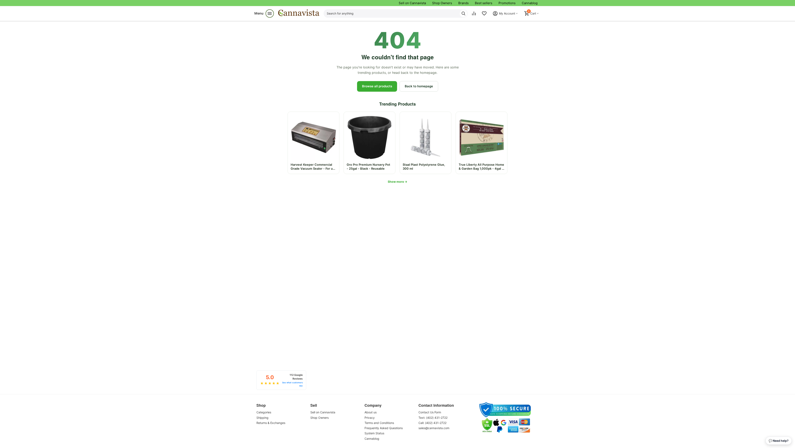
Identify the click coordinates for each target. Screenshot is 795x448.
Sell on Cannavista (412, 3)
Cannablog (530, 3)
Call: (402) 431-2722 (432, 423)
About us (371, 412)
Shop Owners (442, 3)
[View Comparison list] (474, 13)
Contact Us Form (429, 412)
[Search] (463, 13)
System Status (374, 433)
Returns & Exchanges (270, 423)
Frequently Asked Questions (384, 428)
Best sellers (483, 3)
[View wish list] (484, 13)
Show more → (397, 181)
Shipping (262, 417)
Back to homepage (419, 86)
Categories (263, 412)
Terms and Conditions (379, 423)
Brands (463, 3)
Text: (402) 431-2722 (432, 417)
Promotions (507, 3)
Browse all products (377, 86)
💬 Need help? (779, 440)
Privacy (370, 417)
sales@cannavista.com (433, 428)
